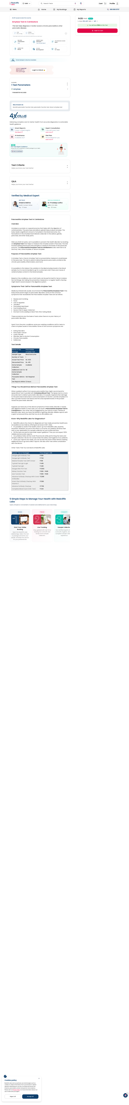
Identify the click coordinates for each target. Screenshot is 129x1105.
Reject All (13, 1096)
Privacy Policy (16, 1090)
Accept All (30, 1096)
